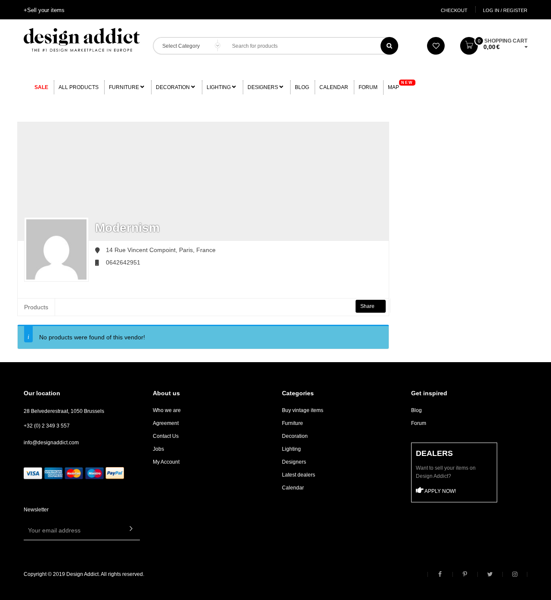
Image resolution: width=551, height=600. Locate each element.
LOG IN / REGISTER (505, 10)
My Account (166, 462)
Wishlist (436, 46)
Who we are (167, 410)
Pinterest (464, 574)
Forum (368, 87)
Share (368, 306)
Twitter (489, 574)
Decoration (173, 87)
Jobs (158, 449)
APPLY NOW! (440, 491)
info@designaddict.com (51, 443)
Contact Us (166, 436)
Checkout (454, 10)
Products (36, 307)
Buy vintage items (302, 410)
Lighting (219, 87)
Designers (263, 87)
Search (389, 46)
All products (79, 87)
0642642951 (123, 262)
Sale (41, 87)
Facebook (439, 574)
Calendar (333, 87)
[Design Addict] (82, 39)
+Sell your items (44, 10)
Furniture (124, 87)
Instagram (514, 574)
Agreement (166, 423)
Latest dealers (298, 475)
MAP (400, 85)
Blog (302, 87)
